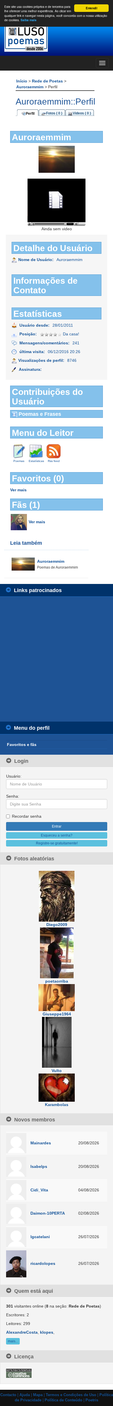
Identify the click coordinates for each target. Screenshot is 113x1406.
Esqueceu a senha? (56, 835)
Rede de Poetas (48, 81)
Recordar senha (26, 816)
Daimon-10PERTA (47, 1213)
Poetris (91, 1400)
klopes (46, 1332)
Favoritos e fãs (22, 744)
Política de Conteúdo (63, 1400)
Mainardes (40, 1143)
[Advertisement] (56, 659)
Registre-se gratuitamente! (57, 843)
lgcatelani (40, 1236)
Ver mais (18, 490)
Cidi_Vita (39, 1190)
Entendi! (91, 8)
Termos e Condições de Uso (71, 1395)
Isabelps (38, 1166)
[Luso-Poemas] (56, 38)
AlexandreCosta (22, 1332)
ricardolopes (42, 1263)
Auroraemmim (30, 86)
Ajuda (24, 1395)
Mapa (38, 1395)
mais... (13, 1341)
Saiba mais (29, 20)
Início (22, 81)
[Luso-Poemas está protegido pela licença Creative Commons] (19, 1373)
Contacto (8, 1395)
